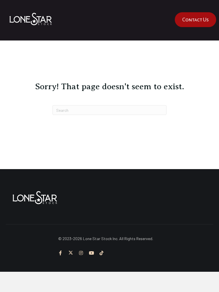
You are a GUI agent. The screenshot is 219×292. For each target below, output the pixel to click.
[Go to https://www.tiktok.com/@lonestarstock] (101, 253)
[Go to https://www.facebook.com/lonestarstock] (60, 253)
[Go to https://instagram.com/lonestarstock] (81, 253)
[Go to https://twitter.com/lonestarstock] (70, 253)
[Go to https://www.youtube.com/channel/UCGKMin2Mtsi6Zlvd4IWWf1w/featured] (91, 253)
